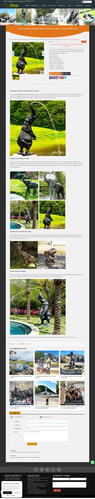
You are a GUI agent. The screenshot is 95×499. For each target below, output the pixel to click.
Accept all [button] (7, 492)
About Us (52, 5)
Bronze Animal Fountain (42, 39)
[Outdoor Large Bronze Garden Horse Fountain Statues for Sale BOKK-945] (47, 393)
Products (34, 5)
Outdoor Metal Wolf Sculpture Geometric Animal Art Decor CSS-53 (25, 452)
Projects (61, 5)
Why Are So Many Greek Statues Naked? (37, 493)
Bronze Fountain (31, 39)
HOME (27, 5)
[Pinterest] (62, 77)
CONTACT (87, 5)
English (86, 1)
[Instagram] (59, 77)
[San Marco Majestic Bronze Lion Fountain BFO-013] (47, 363)
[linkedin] (56, 77)
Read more (12, 490)
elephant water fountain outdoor (19, 465)
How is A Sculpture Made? (33, 489)
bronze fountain (15, 161)
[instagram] (53, 469)
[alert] (11, 489)
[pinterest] (59, 469)
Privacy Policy (67, 496)
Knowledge (79, 5)
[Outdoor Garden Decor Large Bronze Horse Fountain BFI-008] (21, 393)
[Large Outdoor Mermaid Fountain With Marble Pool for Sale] (72, 363)
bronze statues (25, 337)
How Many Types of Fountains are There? (37, 491)
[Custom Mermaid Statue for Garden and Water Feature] (21, 363)
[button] (12, 495)
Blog (69, 5)
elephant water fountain (7, 465)
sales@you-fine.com (48, 417)
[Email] (65, 77)
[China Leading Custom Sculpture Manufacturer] (10, 6)
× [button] (20, 482)
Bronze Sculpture (23, 39)
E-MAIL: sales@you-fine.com (10, 1)
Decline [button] (17, 492)
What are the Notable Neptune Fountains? (37, 490)
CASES (43, 5)
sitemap (62, 496)
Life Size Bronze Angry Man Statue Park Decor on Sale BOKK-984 (24, 457)
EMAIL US (67, 73)
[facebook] (50, 77)
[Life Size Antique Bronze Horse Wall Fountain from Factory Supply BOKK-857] (72, 393)
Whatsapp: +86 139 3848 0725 (26, 1)
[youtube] (53, 77)
